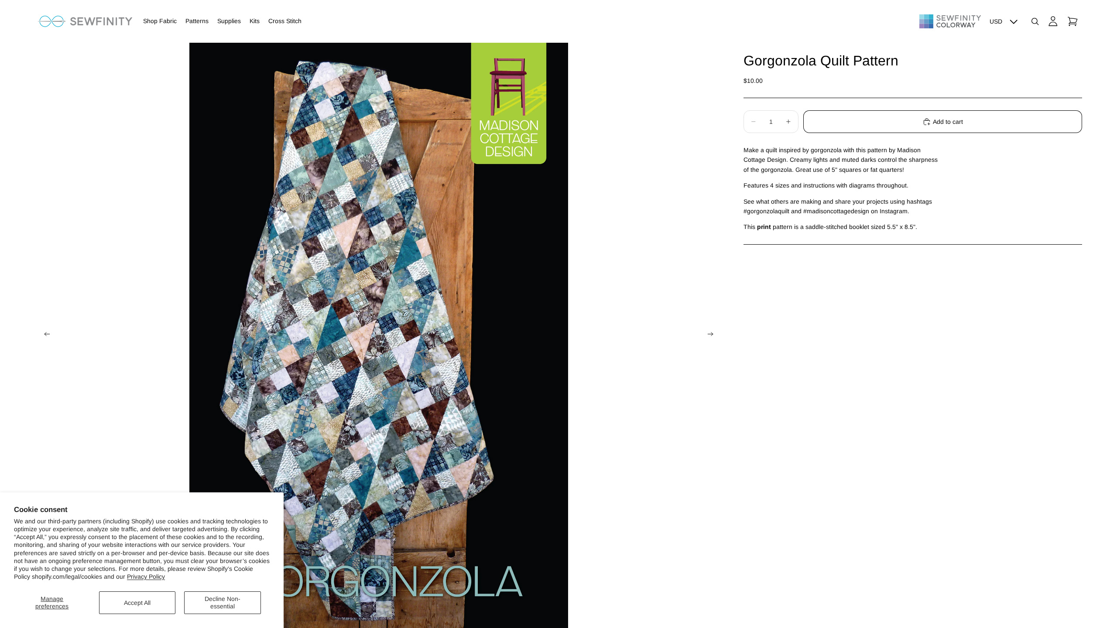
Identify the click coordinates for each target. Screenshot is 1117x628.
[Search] (1035, 21)
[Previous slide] (44, 335)
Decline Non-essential (222, 602)
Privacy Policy (146, 576)
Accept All (137, 602)
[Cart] (1072, 21)
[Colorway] (950, 21)
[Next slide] (713, 335)
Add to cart (948, 121)
